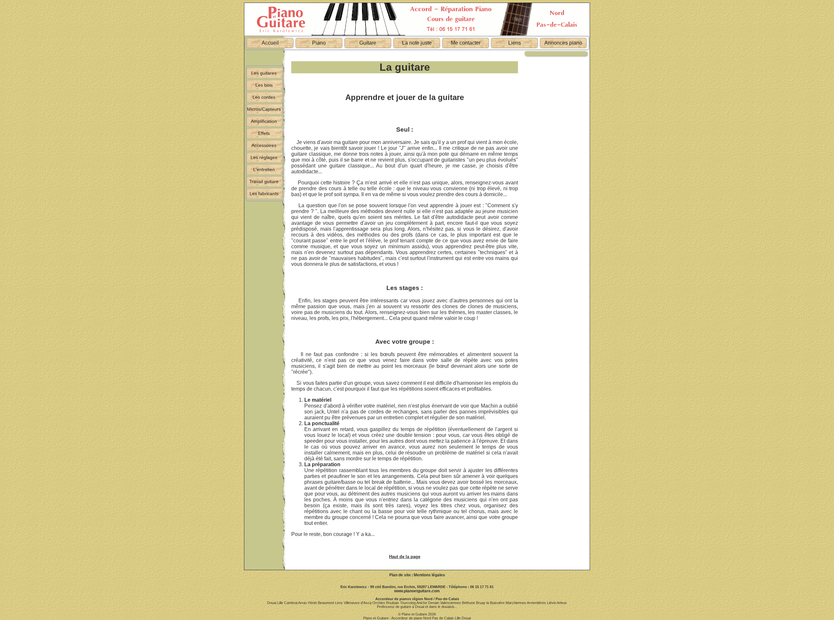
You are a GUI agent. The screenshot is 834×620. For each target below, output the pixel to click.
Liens (514, 43)
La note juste (417, 43)
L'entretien (264, 169)
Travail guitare (264, 181)
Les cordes (263, 97)
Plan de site (400, 575)
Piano (319, 43)
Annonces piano (563, 43)
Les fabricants (264, 193)
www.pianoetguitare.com (417, 591)
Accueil (270, 43)
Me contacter (466, 43)
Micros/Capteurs (264, 109)
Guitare (367, 43)
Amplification (264, 121)
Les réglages (264, 157)
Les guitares (264, 73)
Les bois (264, 85)
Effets (264, 133)
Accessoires (264, 145)
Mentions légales (429, 575)
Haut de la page (404, 556)
